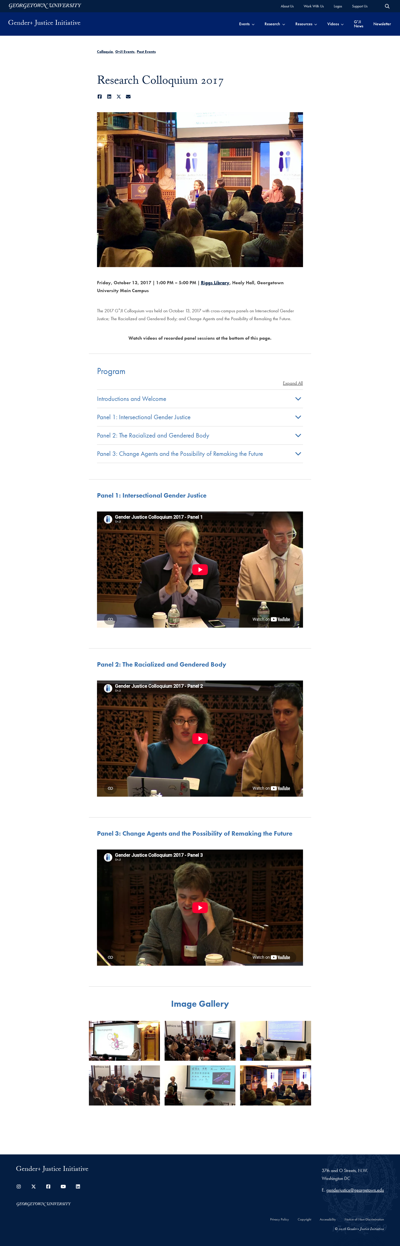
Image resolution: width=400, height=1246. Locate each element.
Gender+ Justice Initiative (44, 23)
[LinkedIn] (109, 97)
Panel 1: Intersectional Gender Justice (144, 417)
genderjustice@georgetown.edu (355, 1190)
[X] (119, 97)
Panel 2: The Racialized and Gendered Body (153, 435)
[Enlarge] (297, 118)
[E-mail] (128, 97)
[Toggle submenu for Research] (283, 23)
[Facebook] (100, 97)
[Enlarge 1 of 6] (154, 1027)
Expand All (293, 383)
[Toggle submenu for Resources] (315, 23)
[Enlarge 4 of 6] (154, 1071)
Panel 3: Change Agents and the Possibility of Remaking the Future (180, 454)
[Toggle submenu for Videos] (342, 23)
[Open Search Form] (387, 6)
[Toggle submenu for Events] (253, 23)
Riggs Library (215, 283)
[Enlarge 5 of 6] (229, 1071)
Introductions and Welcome (131, 399)
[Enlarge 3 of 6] (305, 1027)
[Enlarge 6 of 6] (305, 1071)
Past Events (146, 51)
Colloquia (105, 51)
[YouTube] (63, 1187)
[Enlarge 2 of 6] (229, 1027)
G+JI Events (124, 51)
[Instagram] (19, 1187)
